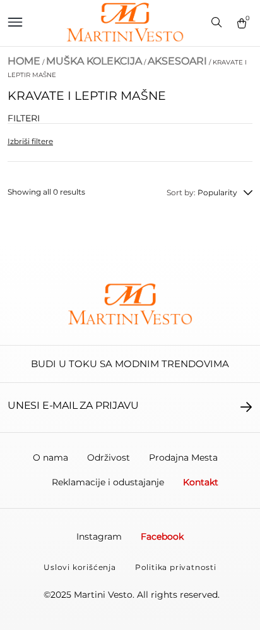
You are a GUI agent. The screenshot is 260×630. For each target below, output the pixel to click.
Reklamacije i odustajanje (108, 482)
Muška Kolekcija (94, 61)
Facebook (162, 536)
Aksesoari (177, 61)
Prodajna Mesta (183, 457)
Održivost (108, 457)
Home (24, 61)
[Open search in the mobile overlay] (217, 23)
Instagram (99, 536)
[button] (15, 23)
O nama (50, 457)
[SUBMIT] (246, 407)
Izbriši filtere (30, 141)
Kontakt (200, 482)
